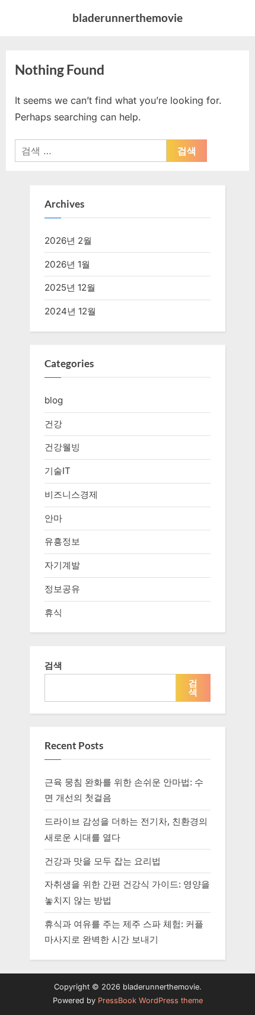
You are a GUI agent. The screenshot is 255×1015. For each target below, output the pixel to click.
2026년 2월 (68, 240)
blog (53, 400)
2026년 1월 (67, 264)
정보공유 (62, 588)
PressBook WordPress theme (150, 1000)
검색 (53, 665)
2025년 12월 (69, 287)
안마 (53, 518)
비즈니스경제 (71, 494)
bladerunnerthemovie (127, 17)
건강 (53, 423)
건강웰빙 (62, 447)
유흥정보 (62, 541)
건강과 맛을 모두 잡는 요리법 (102, 861)
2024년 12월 (70, 311)
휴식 (53, 612)
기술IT (57, 470)
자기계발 (62, 565)
